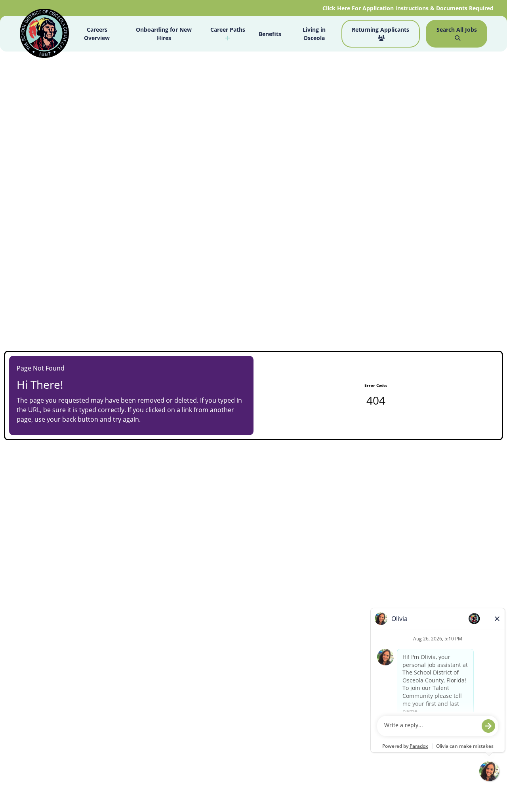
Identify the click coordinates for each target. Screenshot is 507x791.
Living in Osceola (314, 34)
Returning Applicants (380, 29)
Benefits (270, 34)
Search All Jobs (456, 29)
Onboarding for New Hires (164, 34)
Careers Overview (97, 34)
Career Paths (227, 29)
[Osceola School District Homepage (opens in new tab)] (44, 34)
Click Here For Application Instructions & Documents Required (408, 8)
